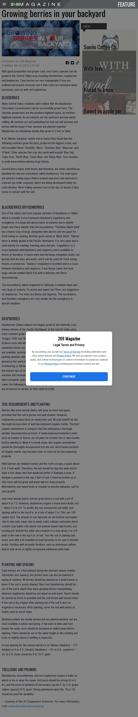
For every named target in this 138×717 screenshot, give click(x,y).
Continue (69, 376)
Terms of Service (71, 351)
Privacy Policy (64, 355)
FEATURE (126, 4)
